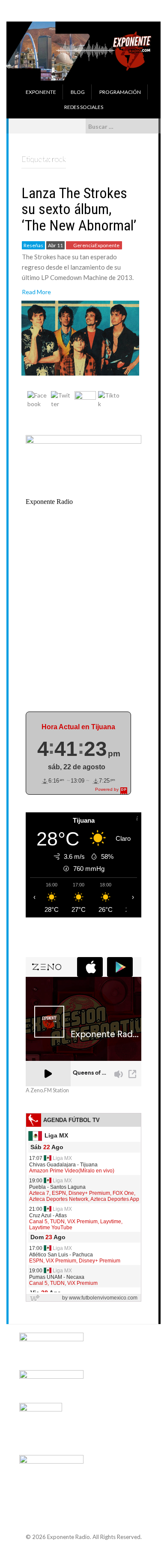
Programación (120, 92)
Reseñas (33, 245)
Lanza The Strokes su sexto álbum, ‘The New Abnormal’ (78, 209)
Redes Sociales (83, 107)
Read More (36, 291)
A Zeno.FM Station (47, 1090)
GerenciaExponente (96, 245)
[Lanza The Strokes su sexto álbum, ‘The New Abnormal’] (80, 337)
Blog (78, 92)
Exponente (41, 92)
